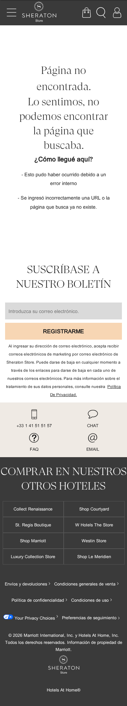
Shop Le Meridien (94, 556)
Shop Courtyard (94, 508)
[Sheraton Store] (42, 13)
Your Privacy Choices (34, 618)
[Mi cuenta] (117, 13)
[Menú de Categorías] (11, 12)
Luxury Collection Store (33, 556)
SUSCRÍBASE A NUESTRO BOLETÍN (63, 276)
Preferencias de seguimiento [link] (89, 617)
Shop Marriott (33, 540)
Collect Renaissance (33, 508)
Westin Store (94, 540)
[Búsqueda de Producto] (101, 13)
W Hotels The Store (94, 524)
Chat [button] (93, 425)
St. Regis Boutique (33, 524)
